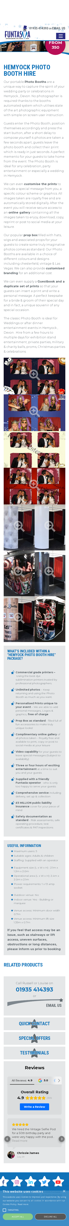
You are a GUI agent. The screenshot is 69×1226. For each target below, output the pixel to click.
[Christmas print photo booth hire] (34, 486)
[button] (7, 1139)
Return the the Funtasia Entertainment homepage (17, 35)
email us (54, 1005)
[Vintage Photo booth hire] (19, 619)
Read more (23, 1204)
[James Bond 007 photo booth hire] (34, 376)
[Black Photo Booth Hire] (50, 573)
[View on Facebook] (11, 1154)
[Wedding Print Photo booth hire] (34, 449)
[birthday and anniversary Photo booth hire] (34, 412)
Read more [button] (19, 1140)
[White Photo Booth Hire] (50, 527)
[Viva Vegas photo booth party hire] (19, 573)
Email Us (58, 28)
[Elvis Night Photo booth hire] (50, 619)
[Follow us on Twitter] (45, 1181)
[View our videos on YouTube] (58, 1181)
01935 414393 (38, 28)
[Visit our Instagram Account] (17, 1181)
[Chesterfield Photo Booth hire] (19, 527)
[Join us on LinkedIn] (31, 1181)
